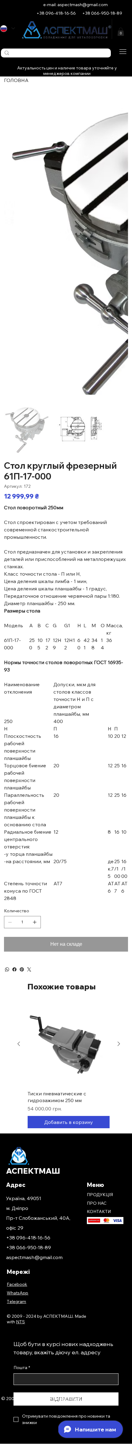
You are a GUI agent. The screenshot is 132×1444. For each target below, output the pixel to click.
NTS (95, 1398)
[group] (68, 1066)
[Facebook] (14, 969)
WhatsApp (17, 1293)
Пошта (22, 1367)
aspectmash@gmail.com (34, 1257)
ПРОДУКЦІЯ (100, 1194)
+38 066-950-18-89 (28, 1247)
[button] (120, 32)
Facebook (17, 1284)
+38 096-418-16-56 (28, 1238)
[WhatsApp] (7, 969)
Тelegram (16, 1301)
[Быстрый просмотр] (69, 1044)
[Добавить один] (35, 922)
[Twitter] (29, 969)
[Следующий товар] (118, 1043)
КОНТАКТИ (99, 1211)
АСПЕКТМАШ (33, 1171)
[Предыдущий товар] (18, 1043)
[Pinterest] (22, 969)
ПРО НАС (97, 1203)
